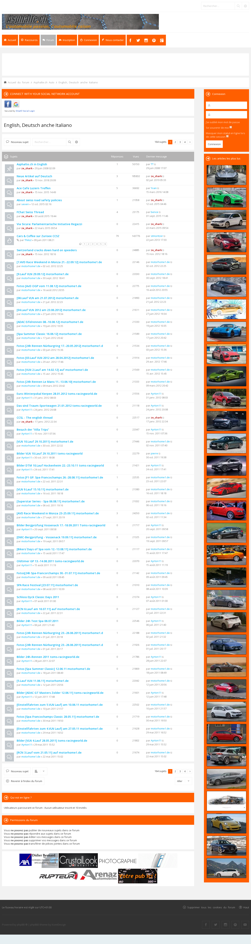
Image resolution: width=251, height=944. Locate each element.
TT (152, 164)
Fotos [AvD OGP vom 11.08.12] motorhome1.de (49, 286)
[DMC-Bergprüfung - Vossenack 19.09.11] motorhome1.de (57, 537)
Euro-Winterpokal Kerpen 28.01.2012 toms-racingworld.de (57, 394)
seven (25, 204)
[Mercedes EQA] (226, 466)
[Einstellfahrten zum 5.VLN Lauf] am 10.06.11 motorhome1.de (60, 705)
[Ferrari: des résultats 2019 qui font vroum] (226, 175)
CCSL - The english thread (35, 417)
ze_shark (26, 168)
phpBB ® (22, 924)
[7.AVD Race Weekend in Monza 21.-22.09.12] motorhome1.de (59, 262)
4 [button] (185, 142)
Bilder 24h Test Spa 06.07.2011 (37, 621)
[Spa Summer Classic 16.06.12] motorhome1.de (49, 334)
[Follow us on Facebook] (206, 925)
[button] (190, 142)
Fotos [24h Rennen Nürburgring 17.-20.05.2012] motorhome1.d (60, 346)
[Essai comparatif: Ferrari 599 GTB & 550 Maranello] (226, 577)
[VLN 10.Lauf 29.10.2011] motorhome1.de (45, 441)
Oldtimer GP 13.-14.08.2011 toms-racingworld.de (50, 561)
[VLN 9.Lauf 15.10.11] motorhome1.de (43, 489)
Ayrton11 (26, 397)
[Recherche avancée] (245, 6)
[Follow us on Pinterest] (235, 925)
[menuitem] (67, 40)
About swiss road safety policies (39, 200)
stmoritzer (157, 236)
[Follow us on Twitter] (216, 925)
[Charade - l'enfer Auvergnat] (226, 644)
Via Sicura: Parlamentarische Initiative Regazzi (49, 224)
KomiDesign (59, 924)
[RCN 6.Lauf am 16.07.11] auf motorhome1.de (48, 609)
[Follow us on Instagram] (225, 925)
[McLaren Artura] (226, 376)
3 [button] (180, 142)
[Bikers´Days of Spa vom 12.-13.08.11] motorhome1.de (54, 549)
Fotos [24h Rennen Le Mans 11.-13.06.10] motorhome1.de (56, 382)
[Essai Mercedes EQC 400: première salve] (226, 778)
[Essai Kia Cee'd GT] (226, 533)
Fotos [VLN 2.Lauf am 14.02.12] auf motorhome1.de (52, 370)
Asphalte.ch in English (32, 164)
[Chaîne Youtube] (245, 925)
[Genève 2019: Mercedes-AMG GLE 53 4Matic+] (226, 756)
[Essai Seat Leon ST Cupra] (226, 868)
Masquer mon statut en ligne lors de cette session (225, 134)
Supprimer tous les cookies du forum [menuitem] (211, 907)
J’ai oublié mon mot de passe (223, 122)
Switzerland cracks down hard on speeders (47, 250)
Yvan (154, 188)
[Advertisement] (125, 64)
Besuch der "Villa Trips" (33, 429)
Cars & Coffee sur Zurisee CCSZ (38, 236)
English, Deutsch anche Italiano (38, 125)
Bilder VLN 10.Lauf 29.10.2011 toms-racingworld (50, 453)
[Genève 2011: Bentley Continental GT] (226, 555)
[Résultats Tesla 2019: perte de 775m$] (226, 309)
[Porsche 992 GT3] (226, 331)
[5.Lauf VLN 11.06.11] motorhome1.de (43, 681)
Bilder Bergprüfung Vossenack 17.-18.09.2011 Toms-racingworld (61, 525)
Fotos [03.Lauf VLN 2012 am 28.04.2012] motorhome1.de (55, 358)
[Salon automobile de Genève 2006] (226, 510)
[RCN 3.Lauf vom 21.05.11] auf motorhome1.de (49, 752)
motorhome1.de (30, 266)
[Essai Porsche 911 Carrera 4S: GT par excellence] (226, 600)
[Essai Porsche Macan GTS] (226, 354)
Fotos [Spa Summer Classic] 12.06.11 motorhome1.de (53, 669)
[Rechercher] (238, 6)
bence (154, 212)
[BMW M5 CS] (226, 443)
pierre (154, 453)
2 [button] (175, 142)
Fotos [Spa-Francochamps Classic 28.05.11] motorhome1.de (58, 716)
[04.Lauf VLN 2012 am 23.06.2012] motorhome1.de (51, 310)
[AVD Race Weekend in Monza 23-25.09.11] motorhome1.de (58, 513)
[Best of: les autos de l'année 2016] (226, 689)
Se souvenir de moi (217, 127)
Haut (246, 907)
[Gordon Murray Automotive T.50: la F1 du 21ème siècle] (226, 801)
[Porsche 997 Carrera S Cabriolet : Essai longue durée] (226, 667)
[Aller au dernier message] (155, 164)
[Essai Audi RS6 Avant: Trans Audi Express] (226, 846)
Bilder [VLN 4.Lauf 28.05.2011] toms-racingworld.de (52, 740)
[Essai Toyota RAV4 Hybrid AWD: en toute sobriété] (226, 398)
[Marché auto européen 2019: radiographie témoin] (226, 220)
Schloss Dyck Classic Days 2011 (38, 597)
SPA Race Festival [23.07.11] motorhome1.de (47, 585)
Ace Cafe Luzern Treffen (34, 188)
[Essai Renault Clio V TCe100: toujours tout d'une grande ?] (226, 242)
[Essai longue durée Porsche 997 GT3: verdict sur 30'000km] (226, 823)
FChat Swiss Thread (30, 212)
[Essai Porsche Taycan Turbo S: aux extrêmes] (226, 287)
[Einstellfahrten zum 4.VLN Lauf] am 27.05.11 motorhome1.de (60, 728)
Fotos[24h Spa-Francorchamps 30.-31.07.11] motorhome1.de (58, 573)
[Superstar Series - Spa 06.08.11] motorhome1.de (51, 501)
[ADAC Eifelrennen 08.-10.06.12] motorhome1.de (50, 322)
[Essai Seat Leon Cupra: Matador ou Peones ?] (226, 734)
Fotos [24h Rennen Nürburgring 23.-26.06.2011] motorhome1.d (60, 633)
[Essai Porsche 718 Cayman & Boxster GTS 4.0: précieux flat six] (226, 197)
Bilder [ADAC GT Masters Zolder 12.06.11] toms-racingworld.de (60, 693)
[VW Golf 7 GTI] (226, 711)
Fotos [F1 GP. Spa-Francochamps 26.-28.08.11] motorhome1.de (60, 477)
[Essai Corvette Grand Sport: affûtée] (226, 488)
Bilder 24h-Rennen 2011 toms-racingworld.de (48, 657)
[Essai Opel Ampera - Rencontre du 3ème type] (226, 622)
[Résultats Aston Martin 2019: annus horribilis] (226, 421)
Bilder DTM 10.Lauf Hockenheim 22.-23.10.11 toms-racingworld (60, 465)
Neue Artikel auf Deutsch (34, 176)
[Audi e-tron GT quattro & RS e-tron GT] (226, 264)
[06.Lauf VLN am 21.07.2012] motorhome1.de (48, 298)
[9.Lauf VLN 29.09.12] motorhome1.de (43, 274)
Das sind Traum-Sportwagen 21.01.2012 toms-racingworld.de (59, 405)
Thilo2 (28, 240)
